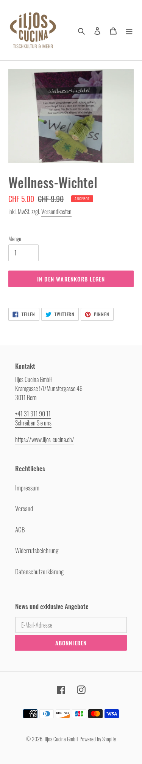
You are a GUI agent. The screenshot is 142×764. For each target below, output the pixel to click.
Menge (14, 238)
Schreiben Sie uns (33, 422)
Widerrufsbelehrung (36, 550)
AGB (20, 529)
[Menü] (129, 30)
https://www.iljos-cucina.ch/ (44, 439)
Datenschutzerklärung (39, 571)
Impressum (27, 487)
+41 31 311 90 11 (33, 413)
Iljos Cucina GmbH (61, 739)
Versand (24, 508)
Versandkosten (56, 211)
